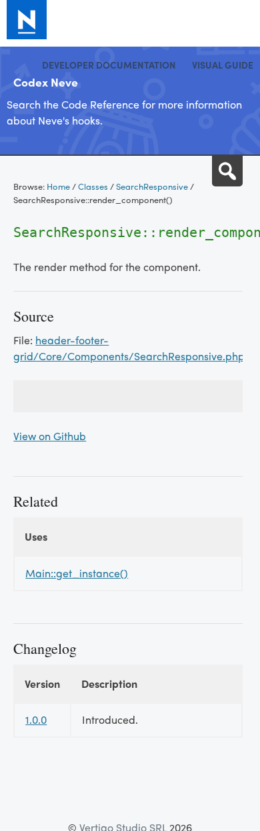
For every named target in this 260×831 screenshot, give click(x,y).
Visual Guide (222, 64)
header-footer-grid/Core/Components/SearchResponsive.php (129, 348)
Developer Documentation (109, 64)
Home (58, 186)
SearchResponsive (152, 186)
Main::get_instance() (76, 573)
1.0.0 (36, 719)
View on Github (49, 435)
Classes (93, 186)
